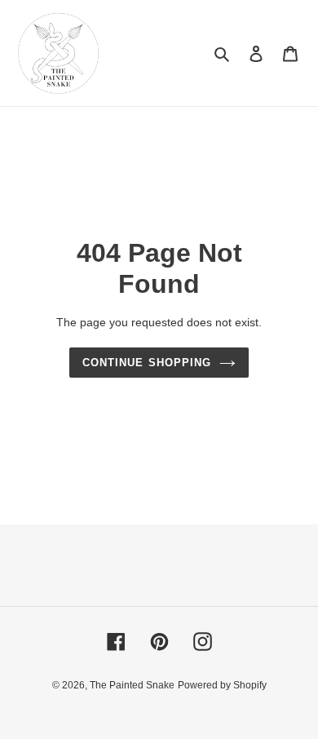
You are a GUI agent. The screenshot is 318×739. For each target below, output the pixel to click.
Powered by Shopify (222, 685)
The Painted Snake (132, 685)
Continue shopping (146, 362)
